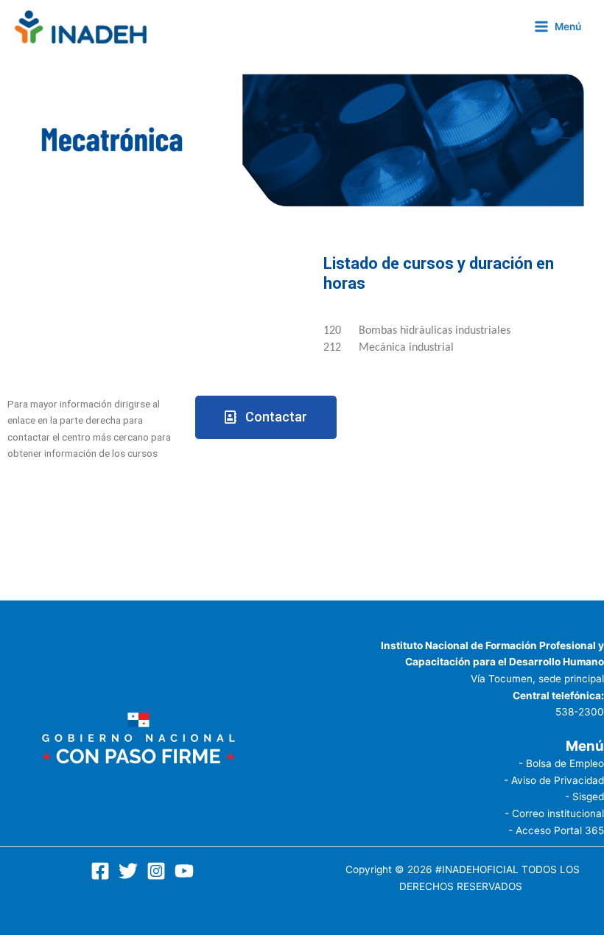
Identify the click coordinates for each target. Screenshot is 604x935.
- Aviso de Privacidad (554, 780)
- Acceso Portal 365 (556, 830)
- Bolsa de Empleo (561, 763)
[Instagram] (156, 870)
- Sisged (584, 796)
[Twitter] (128, 870)
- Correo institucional (554, 813)
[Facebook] (100, 870)
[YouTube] (184, 870)
